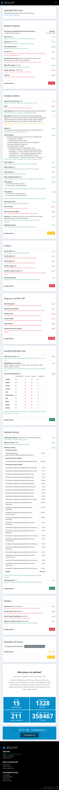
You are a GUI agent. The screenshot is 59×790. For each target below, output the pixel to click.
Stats (57, 787)
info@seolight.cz (38, 730)
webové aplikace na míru (53, 788)
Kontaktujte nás (29, 735)
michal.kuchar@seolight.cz (14, 754)
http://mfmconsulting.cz (13, 15)
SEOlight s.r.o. (51, 787)
